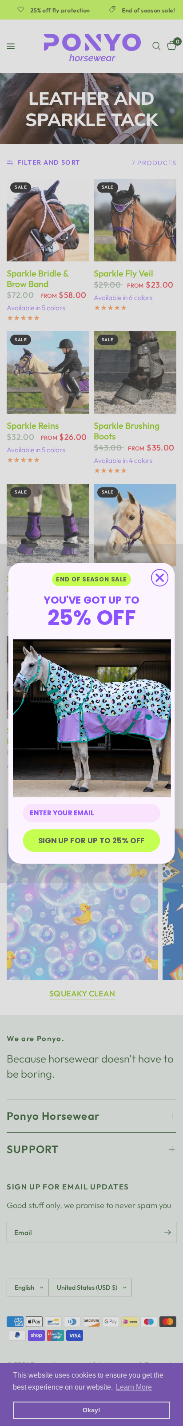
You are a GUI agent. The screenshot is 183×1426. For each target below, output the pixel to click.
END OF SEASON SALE (91, 579)
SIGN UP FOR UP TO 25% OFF (91, 840)
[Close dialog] (159, 577)
